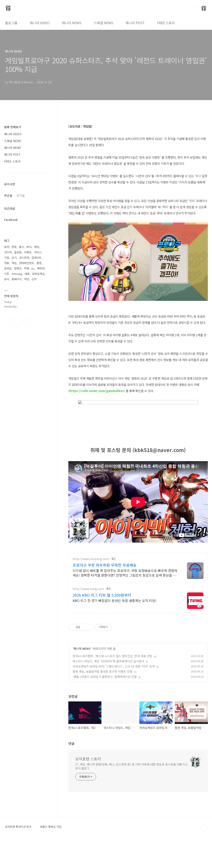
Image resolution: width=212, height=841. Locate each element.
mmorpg (17, 274)
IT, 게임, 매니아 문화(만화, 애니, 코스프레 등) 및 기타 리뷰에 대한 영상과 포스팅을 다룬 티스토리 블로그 (131, 766)
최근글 (8, 195)
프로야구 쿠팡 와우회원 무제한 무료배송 (105, 564)
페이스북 (8, 321)
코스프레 (24, 258)
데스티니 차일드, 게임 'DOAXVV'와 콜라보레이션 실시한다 (108, 661)
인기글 (21, 195)
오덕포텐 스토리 (88, 758)
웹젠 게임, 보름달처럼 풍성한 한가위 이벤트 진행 (102, 671)
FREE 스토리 (166, 22)
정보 (6, 263)
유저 (6, 247)
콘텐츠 (18, 268)
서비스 (37, 252)
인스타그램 (17, 321)
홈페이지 (17, 279)
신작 (33, 279)
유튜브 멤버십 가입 (50, 826)
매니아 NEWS (71, 22)
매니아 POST (135, 22)
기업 (6, 258)
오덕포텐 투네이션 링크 (18, 826)
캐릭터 (41, 268)
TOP (203, 828)
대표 (27, 274)
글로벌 (18, 252)
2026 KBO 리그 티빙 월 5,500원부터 (102, 594)
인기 (14, 258)
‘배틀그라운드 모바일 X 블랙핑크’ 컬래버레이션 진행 (105, 677)
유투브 (27, 321)
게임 (14, 263)
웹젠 (38, 263)
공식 (6, 279)
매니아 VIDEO (39, 22)
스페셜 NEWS (103, 22)
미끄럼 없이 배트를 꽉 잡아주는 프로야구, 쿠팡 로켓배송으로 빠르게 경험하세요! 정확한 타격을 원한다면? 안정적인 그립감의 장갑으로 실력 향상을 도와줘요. (125, 572)
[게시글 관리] (89, 627)
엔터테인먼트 (26, 263)
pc (33, 268)
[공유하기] (84, 627)
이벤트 (27, 252)
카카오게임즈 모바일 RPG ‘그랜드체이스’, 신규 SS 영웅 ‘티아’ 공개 (114, 666)
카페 (26, 268)
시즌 (6, 274)
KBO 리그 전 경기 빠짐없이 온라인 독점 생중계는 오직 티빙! (114, 600)
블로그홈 (11, 22)
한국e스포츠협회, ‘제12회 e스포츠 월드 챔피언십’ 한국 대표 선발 (112, 656)
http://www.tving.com (88, 589)
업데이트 (36, 258)
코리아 (8, 252)
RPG (29, 247)
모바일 (8, 268)
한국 (14, 247)
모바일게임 (38, 274)
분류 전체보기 (12, 127)
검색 (194, 8)
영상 (36, 247)
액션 (26, 279)
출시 (21, 247)
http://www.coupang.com (91, 559)
